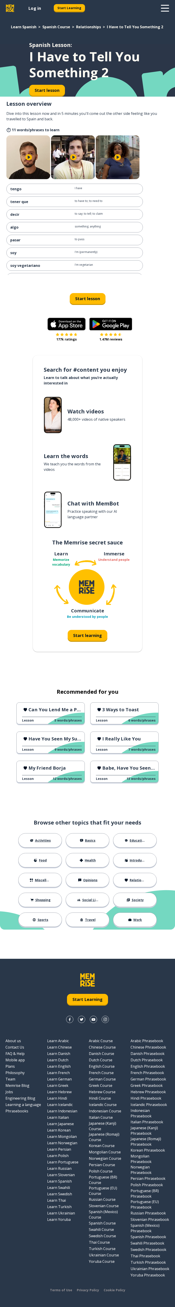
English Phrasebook (148, 1066)
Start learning (87, 635)
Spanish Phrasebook (148, 1236)
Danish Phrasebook (148, 1053)
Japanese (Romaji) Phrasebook (146, 1141)
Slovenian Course (104, 1205)
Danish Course (101, 1053)
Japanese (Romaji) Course (104, 1137)
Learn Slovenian (61, 1174)
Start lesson (87, 298)
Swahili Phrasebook (147, 1243)
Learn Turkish (59, 1206)
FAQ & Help (15, 1053)
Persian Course (102, 1164)
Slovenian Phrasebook (150, 1219)
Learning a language (23, 1104)
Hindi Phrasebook (146, 1098)
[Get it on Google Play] (110, 324)
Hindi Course (100, 1098)
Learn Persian (59, 1149)
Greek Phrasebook (147, 1085)
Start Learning (69, 8)
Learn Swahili (58, 1187)
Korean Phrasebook (148, 1150)
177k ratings (66, 339)
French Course (101, 1072)
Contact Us (14, 1047)
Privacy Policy (88, 1290)
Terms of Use (61, 1290)
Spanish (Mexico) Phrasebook (145, 1228)
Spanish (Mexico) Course (103, 1214)
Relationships (88, 26)
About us (13, 1040)
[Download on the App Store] (66, 324)
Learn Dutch (57, 1059)
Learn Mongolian (62, 1136)
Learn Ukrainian (61, 1213)
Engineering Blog (20, 1098)
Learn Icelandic (60, 1104)
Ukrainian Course (104, 1255)
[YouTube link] (93, 1019)
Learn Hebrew (59, 1091)
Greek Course (100, 1085)
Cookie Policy (114, 1290)
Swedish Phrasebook (148, 1249)
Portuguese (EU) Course (103, 1191)
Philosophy (15, 1072)
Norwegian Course (105, 1158)
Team (10, 1079)
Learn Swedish (59, 1193)
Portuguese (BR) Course (103, 1180)
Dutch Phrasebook (147, 1059)
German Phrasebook (148, 1079)
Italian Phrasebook (147, 1121)
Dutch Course (100, 1059)
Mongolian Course (105, 1152)
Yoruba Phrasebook (148, 1275)
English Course (102, 1066)
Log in (34, 8)
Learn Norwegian (62, 1142)
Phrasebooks (16, 1111)
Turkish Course (102, 1248)
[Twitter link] (81, 1019)
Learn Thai (56, 1200)
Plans (10, 1066)
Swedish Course (102, 1235)
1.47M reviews (110, 339)
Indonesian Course (105, 1111)
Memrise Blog (17, 1085)
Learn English (59, 1066)
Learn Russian (59, 1168)
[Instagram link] (105, 1019)
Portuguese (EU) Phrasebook (145, 1204)
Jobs (9, 1091)
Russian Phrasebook (148, 1213)
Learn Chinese (59, 1047)
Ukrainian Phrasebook (150, 1268)
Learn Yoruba (59, 1219)
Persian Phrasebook (148, 1178)
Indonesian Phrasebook (141, 1113)
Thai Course (99, 1242)
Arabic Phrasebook (147, 1040)
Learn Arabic (58, 1040)
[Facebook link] (69, 1019)
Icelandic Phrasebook (149, 1104)
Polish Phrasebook (147, 1184)
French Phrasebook (147, 1072)
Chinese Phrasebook (148, 1047)
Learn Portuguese (62, 1162)
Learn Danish (58, 1053)
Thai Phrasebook (145, 1255)
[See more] (165, 8)
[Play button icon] (28, 157)
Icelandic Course (103, 1104)
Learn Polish (58, 1155)
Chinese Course (102, 1047)
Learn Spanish (23, 26)
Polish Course (101, 1171)
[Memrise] (10, 8)
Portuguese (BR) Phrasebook (145, 1193)
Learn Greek (57, 1085)
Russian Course (102, 1199)
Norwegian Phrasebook (141, 1170)
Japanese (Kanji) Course (102, 1126)
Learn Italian (58, 1117)
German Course (102, 1079)
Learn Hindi (57, 1098)
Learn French (58, 1072)
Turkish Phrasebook (148, 1262)
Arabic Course (101, 1040)
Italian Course (101, 1117)
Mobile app (15, 1059)
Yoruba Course (102, 1261)
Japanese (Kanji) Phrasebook (144, 1130)
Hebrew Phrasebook (148, 1091)
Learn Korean (59, 1130)
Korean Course (102, 1145)
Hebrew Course (102, 1091)
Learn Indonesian (62, 1111)
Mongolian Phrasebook (141, 1159)
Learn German (59, 1079)
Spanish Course (56, 26)
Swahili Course (101, 1229)
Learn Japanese (60, 1123)
